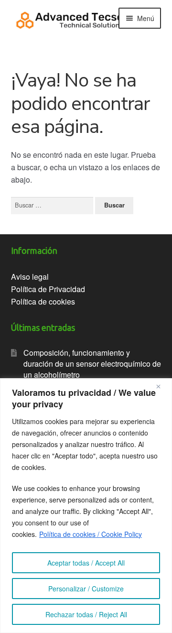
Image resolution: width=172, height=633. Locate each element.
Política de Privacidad (48, 289)
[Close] (162, 386)
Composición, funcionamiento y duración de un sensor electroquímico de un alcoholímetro (92, 363)
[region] (86, 505)
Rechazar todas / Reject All (86, 614)
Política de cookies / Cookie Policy (90, 534)
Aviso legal (30, 276)
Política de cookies (43, 301)
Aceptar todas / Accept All (86, 563)
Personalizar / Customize (86, 588)
